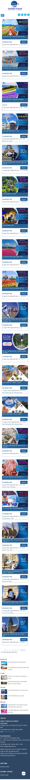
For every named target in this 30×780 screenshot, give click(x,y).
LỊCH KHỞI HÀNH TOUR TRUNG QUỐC (17, 662)
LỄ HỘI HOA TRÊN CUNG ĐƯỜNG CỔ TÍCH (13, 288)
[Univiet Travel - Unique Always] (15, 5)
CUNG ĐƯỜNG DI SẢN (8, 225)
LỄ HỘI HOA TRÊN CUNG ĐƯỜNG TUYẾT (13, 257)
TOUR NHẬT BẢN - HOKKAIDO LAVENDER (13, 99)
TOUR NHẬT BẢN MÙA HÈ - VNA (11, 131)
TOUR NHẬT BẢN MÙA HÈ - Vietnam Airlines (18, 690)
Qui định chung (4, 775)
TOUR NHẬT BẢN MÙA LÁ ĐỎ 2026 (16, 695)
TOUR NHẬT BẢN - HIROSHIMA (10, 68)
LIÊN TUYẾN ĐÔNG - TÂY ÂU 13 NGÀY (12, 414)
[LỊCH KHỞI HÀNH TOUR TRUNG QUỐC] (4, 663)
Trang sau (22, 650)
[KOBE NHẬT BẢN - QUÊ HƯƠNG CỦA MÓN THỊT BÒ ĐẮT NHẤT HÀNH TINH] (4, 706)
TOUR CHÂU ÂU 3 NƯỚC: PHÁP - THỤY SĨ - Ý (14, 602)
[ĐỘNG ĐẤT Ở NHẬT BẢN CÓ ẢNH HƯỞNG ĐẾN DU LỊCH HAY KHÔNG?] (4, 682)
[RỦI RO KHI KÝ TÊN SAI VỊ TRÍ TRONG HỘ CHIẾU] (4, 677)
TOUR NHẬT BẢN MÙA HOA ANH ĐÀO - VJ (13, 477)
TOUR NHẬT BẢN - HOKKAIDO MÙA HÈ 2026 (14, 36)
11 (18, 650)
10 (15, 650)
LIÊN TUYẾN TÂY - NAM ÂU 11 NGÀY (12, 382)
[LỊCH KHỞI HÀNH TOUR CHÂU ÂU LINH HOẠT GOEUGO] (4, 668)
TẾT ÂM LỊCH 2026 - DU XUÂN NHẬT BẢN (13, 508)
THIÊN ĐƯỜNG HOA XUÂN (9, 194)
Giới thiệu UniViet (4, 767)
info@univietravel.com (9, 731)
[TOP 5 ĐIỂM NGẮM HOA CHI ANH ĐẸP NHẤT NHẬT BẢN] (4, 711)
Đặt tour (24, 42)
